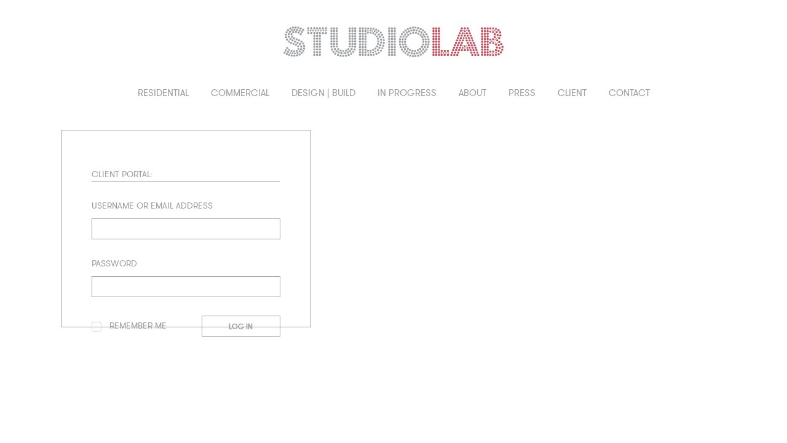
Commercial (240, 93)
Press (522, 93)
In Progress (407, 93)
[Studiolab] (393, 41)
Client (572, 93)
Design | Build (323, 93)
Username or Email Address (152, 206)
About (472, 93)
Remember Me (137, 326)
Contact (629, 93)
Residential (163, 93)
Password (114, 263)
